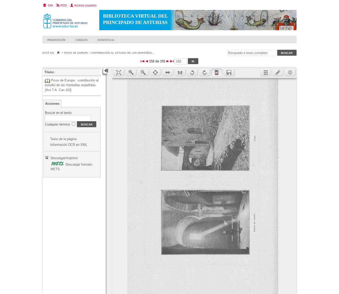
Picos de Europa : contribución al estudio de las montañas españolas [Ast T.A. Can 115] (72, 85)
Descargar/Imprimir (64, 158)
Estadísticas (106, 40)
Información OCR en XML (68, 145)
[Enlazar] (277, 72)
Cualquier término (58, 124)
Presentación (56, 40)
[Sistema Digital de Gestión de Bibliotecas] (288, 42)
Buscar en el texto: (58, 113)
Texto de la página (63, 139)
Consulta (81, 40)
